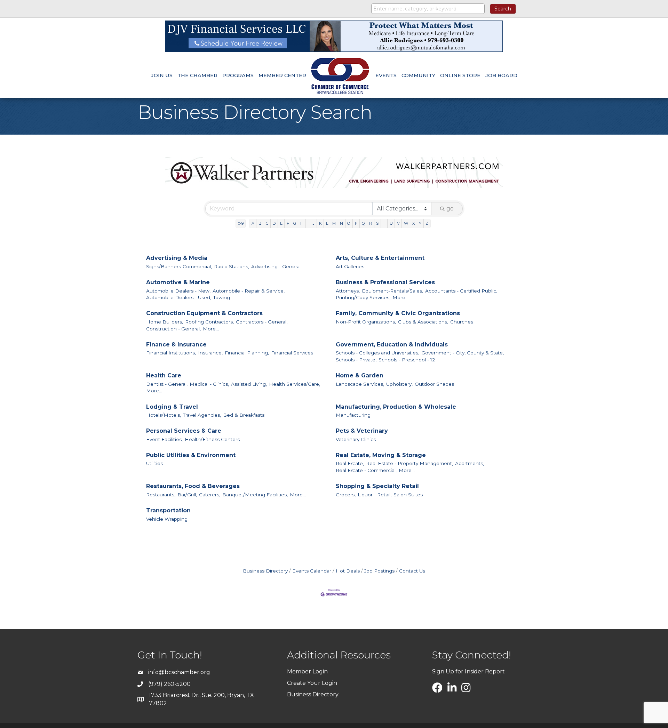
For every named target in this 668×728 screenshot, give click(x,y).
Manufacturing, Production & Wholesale (396, 406)
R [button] (370, 223)
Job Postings (379, 571)
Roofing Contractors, (209, 322)
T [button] (384, 223)
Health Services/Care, (294, 384)
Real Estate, (350, 463)
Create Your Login (312, 683)
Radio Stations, (231, 266)
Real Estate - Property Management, (409, 463)
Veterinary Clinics (356, 439)
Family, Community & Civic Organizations (398, 313)
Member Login (307, 671)
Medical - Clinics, (209, 384)
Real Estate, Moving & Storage (381, 455)
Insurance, (210, 352)
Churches (461, 322)
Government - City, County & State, (462, 352)
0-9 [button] (241, 223)
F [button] (288, 223)
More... (400, 297)
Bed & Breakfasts (243, 415)
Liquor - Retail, (374, 494)
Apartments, (469, 463)
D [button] (274, 223)
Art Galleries (350, 266)
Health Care (163, 375)
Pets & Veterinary (362, 430)
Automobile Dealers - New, (178, 291)
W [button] (406, 223)
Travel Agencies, (202, 415)
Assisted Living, (249, 384)
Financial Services (292, 352)
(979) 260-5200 (169, 684)
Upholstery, (399, 384)
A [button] (253, 223)
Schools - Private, (356, 359)
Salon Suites (408, 494)
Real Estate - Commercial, (366, 470)
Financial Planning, (247, 352)
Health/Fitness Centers (212, 439)
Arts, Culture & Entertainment (380, 258)
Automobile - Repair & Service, (249, 291)
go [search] (450, 208)
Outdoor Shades (434, 384)
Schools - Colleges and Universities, (377, 352)
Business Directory (265, 571)
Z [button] (427, 223)
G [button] (294, 223)
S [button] (377, 223)
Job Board (501, 75)
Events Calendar (311, 571)
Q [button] (363, 223)
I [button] (308, 223)
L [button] (327, 223)
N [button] (341, 223)
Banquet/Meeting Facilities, (255, 494)
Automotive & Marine (178, 282)
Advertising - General (276, 266)
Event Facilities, (164, 439)
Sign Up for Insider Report (468, 671)
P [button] (356, 223)
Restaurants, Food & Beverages (193, 486)
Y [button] (420, 223)
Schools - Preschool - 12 (407, 359)
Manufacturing (353, 415)
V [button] (398, 223)
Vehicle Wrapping (167, 519)
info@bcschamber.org (179, 672)
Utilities (154, 463)
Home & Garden (359, 375)
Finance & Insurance (176, 344)
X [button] (413, 223)
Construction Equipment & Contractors (204, 313)
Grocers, (346, 494)
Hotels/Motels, (163, 415)
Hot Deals (348, 571)
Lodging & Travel (172, 406)
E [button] (281, 223)
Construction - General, (173, 328)
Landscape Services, (360, 384)
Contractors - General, (261, 322)
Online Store (460, 75)
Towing (221, 297)
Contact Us (412, 571)
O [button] (348, 223)
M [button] (334, 223)
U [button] (391, 223)
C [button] (267, 223)
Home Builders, (164, 322)
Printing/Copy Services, (363, 297)
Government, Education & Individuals (392, 344)
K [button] (320, 223)
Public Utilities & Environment (191, 455)
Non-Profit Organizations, (366, 322)
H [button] (301, 223)
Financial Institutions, (171, 352)
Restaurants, (160, 494)
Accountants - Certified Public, (461, 291)
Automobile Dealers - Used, (178, 297)
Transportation (168, 510)
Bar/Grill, (187, 494)
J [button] (314, 223)
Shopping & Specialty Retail (377, 486)
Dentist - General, (167, 384)
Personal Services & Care (183, 430)
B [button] (260, 223)
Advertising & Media (176, 258)
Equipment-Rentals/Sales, (392, 291)
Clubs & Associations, (423, 322)
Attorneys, (348, 291)
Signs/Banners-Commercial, (179, 266)
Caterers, (209, 494)
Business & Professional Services (385, 282)
